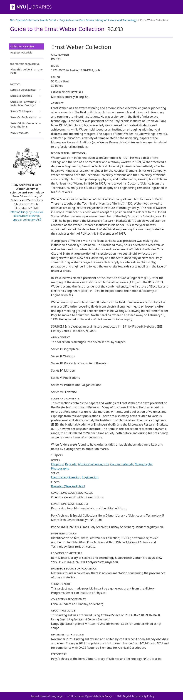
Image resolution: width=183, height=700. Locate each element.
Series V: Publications (23, 117)
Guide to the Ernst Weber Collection (66, 29)
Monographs (143, 464)
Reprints (70, 464)
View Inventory (19, 132)
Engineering (90, 477)
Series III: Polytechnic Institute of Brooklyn (23, 103)
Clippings (57, 464)
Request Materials (21, 52)
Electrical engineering (65, 477)
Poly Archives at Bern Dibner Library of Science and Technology (98, 20)
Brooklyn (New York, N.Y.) (68, 486)
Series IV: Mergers (21, 111)
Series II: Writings (21, 95)
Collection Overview (22, 46)
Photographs (60, 468)
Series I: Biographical (23, 89)
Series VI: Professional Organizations (24, 125)
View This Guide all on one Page (26, 71)
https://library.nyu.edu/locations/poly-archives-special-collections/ (26, 215)
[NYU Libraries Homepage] (91, 7)
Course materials (121, 464)
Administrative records (93, 464)
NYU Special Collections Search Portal (33, 20)
